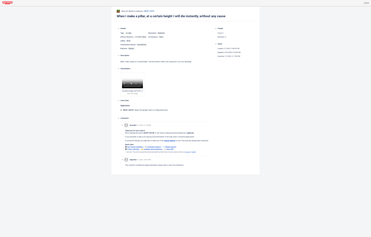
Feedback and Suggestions (152, 149)
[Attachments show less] (119, 69)
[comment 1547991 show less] (122, 125)
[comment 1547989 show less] (122, 160)
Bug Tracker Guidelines (135, 147)
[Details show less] (119, 28)
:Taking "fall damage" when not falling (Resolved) (145, 110)
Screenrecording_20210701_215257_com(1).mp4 (139, 91)
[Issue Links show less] (119, 100)
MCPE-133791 (149, 11)
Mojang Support (170, 147)
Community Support (154, 147)
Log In (366, 3)
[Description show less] (119, 55)
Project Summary (133, 149)
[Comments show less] (119, 118)
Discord (187, 152)
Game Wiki (170, 149)
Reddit (194, 152)
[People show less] (216, 28)
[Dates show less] (216, 44)
